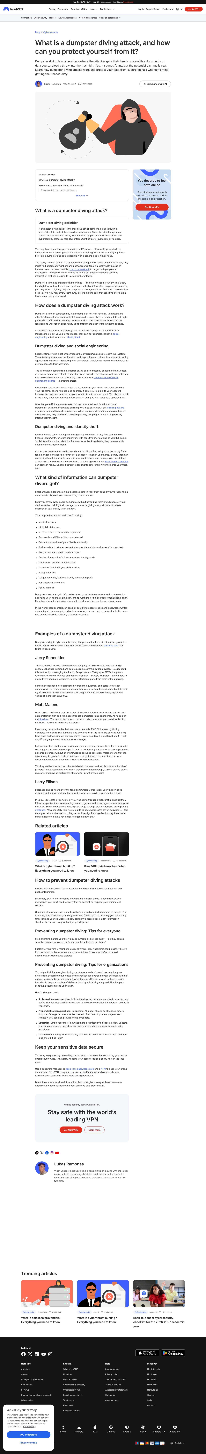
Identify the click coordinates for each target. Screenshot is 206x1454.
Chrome (111, 1431)
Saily (158, 1400)
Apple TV (175, 1431)
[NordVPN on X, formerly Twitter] (42, 1153)
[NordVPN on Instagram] (52, 1153)
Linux (63, 1431)
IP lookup (67, 1374)
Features (62, 9)
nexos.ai (160, 1405)
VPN (103, 1068)
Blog (37, 32)
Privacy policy (120, 1374)
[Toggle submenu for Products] (172, 9)
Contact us (110, 1395)
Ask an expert (111, 1400)
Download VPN (78, 9)
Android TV (159, 1431)
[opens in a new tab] (23, 1354)
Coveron (160, 1395)
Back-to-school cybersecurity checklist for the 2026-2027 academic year (159, 1322)
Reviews (25, 1390)
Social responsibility (72, 1395)
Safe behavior (140, 1312)
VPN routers (27, 1384)
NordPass (160, 1379)
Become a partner (71, 1410)
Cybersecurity (40, 18)
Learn (92, 9)
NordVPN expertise (88, 18)
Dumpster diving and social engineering (59, 190)
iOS (95, 1431)
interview (43, 719)
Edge (143, 1431)
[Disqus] (82, 1226)
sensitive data (111, 645)
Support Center (153, 9)
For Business (106, 9)
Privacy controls (28, 1442)
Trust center (68, 1400)
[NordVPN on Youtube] (57, 1153)
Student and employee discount (36, 1395)
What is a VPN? (70, 1369)
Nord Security (162, 1369)
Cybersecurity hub (71, 1390)
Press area (68, 1405)
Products (166, 9)
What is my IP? (70, 1379)
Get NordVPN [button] (193, 9)
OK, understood (28, 1434)
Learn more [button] (94, 1129)
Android (79, 1431)
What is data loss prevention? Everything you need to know (41, 1320)
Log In (141, 9)
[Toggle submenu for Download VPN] (86, 9)
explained (40, 810)
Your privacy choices (115, 1379)
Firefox (127, 1431)
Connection (26, 18)
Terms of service (121, 1384)
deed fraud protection (116, 461)
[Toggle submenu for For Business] (114, 9)
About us (25, 1369)
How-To (52, 18)
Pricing (52, 9)
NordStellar (161, 1389)
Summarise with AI (157, 84)
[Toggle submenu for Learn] (97, 9)
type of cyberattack (79, 269)
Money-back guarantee (32, 1379)
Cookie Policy (29, 1426)
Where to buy (27, 1400)
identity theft (73, 337)
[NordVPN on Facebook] (47, 1153)
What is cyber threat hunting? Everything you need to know (55, 868)
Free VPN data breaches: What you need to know (104, 868)
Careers (33, 1374)
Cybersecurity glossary (74, 1384)
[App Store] (147, 1352)
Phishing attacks (115, 407)
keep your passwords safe (80, 1068)
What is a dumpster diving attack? (57, 179)
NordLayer (161, 1374)
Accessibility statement (116, 1390)
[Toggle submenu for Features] (67, 9)
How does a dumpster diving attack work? (61, 185)
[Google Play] (173, 1352)
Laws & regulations (68, 18)
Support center (112, 1369)
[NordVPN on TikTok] (37, 1153)
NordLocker (161, 1384)
